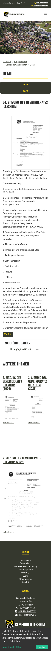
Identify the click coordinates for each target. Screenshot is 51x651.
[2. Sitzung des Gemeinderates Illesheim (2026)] (25, 498)
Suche (25, 575)
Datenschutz (25, 563)
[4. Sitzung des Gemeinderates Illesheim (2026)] (12, 407)
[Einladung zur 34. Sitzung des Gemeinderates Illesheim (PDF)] (31, 143)
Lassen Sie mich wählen (11, 647)
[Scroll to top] (45, 645)
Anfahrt (25, 582)
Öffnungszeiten (26, 579)
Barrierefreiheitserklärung (25, 566)
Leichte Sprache (9, 3)
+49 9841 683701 (27, 611)
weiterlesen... (8, 422)
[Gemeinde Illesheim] (14, 14)
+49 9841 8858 (42, 3)
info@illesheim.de (40, 5)
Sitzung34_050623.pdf (20, 349)
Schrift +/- (21, 3)
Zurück (7, 334)
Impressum (26, 560)
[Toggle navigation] (45, 14)
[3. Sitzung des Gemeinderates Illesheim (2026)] (37, 407)
